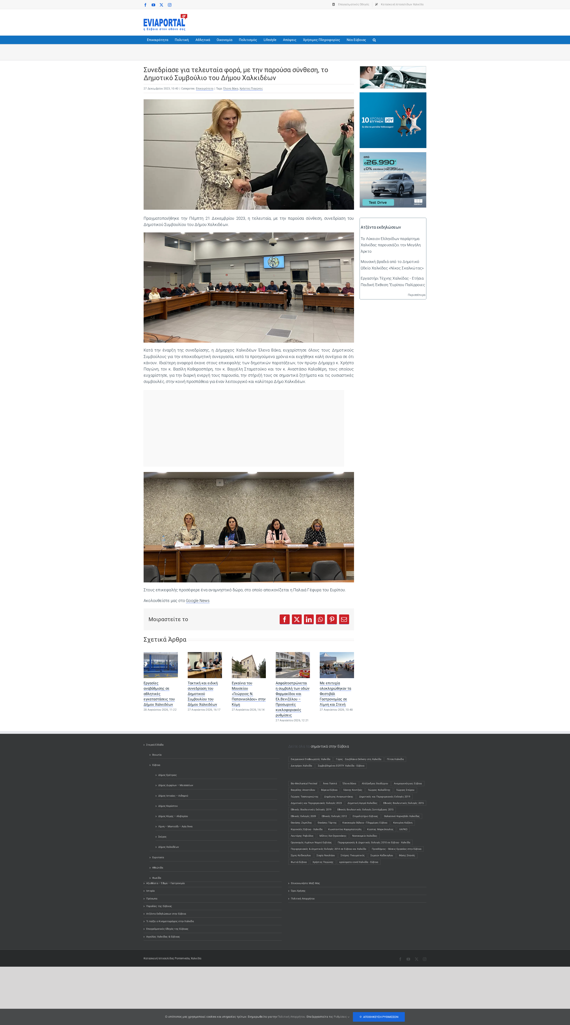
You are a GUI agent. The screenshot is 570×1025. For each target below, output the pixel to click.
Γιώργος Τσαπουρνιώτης (304, 796)
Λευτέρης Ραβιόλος (302, 835)
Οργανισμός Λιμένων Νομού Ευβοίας (311, 842)
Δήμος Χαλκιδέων (168, 847)
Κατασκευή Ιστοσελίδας (159, 958)
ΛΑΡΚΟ (403, 829)
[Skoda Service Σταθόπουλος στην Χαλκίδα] (393, 69)
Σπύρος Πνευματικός (353, 855)
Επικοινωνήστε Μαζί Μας (305, 883)
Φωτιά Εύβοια (299, 862)
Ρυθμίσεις (341, 1016)
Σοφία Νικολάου (326, 855)
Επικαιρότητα (204, 88)
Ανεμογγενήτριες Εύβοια (408, 783)
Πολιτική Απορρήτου (303, 898)
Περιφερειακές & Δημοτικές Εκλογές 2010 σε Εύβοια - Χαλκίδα (374, 842)
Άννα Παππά (330, 783)
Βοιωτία (156, 754)
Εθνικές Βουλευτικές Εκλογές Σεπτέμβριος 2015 (365, 809)
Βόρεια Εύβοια (329, 790)
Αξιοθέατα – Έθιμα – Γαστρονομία (165, 883)
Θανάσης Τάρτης (327, 822)
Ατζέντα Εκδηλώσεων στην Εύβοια (166, 913)
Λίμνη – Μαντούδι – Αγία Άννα (175, 826)
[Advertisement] (345, 21)
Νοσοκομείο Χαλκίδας (364, 835)
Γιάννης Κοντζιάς (352, 790)
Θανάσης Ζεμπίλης (301, 822)
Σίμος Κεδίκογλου (301, 855)
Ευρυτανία (158, 857)
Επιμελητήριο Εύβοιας (365, 816)
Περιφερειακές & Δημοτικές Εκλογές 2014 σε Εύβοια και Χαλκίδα (328, 849)
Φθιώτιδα (157, 867)
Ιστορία (150, 890)
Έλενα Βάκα (230, 88)
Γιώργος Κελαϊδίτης (379, 790)
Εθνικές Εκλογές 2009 (303, 816)
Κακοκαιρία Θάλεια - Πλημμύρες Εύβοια (364, 822)
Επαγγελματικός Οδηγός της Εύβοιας (167, 928)
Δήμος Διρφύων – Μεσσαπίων (175, 785)
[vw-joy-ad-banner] (393, 95)
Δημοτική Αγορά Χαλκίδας (362, 803)
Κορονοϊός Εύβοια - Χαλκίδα (306, 829)
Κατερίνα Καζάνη (402, 822)
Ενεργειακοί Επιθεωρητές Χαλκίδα (310, 759)
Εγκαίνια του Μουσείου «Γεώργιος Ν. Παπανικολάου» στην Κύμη (249, 694)
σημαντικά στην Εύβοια (330, 746)
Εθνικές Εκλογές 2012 (334, 816)
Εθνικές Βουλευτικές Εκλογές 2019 (311, 809)
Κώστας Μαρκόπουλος (380, 829)
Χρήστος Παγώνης (251, 88)
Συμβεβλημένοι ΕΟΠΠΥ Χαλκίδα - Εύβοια (341, 765)
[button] (374, 40)
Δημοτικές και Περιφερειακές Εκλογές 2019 (384, 796)
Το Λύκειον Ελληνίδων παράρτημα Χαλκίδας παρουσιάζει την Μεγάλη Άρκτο (391, 244)
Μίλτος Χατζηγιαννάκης (333, 835)
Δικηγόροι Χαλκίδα (302, 765)
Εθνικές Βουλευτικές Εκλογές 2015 (403, 803)
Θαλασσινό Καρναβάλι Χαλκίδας (402, 816)
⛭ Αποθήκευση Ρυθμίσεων (378, 1017)
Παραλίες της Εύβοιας (159, 906)
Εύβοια (156, 765)
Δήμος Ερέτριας (167, 775)
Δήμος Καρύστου (168, 806)
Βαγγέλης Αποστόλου (303, 790)
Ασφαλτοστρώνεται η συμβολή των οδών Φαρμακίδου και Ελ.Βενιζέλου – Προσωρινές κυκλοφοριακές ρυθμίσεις (292, 699)
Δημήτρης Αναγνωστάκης (338, 796)
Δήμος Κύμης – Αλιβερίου (173, 816)
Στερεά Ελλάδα (155, 744)
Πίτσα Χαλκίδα (396, 759)
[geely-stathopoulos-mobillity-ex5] (393, 155)
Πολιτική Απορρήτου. (292, 1016)
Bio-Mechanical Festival (304, 783)
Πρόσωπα (151, 898)
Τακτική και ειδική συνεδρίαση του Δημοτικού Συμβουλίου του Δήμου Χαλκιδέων (203, 694)
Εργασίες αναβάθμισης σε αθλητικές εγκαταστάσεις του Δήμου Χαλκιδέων (159, 694)
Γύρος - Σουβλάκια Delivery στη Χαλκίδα (358, 759)
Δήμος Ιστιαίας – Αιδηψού (173, 795)
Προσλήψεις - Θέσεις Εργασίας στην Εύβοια (396, 849)
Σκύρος (162, 836)
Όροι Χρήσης (298, 890)
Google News (198, 600)
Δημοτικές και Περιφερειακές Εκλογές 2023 (316, 803)
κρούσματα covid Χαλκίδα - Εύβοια (358, 862)
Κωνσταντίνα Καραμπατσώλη (344, 829)
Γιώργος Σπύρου (405, 790)
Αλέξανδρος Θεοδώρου (375, 783)
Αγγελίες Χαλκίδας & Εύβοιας (163, 936)
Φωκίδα (156, 878)
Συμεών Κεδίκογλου (381, 855)
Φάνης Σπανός (407, 855)
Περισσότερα (416, 295)
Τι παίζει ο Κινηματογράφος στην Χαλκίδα (170, 921)
